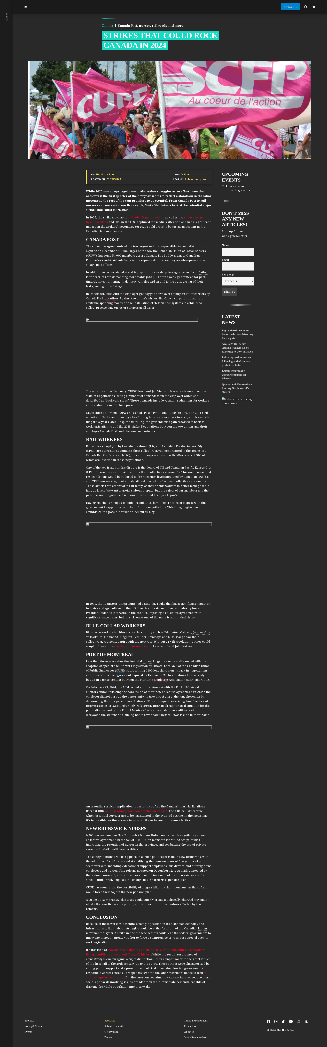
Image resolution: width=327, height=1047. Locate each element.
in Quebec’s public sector (145, 217)
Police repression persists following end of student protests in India (236, 361)
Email (225, 260)
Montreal (145, 661)
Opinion (185, 174)
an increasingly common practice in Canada (136, 811)
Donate (108, 1037)
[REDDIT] (298, 1021)
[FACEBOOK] (268, 1021)
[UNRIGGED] (306, 1021)
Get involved (111, 1031)
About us (189, 1031)
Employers (161, 680)
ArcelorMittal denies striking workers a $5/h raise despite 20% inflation (237, 347)
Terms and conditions (196, 1020)
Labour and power (196, 179)
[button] (6, 523)
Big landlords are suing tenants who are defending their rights (237, 334)
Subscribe (290, 7)
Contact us (190, 1026)
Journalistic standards (196, 1037)
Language (228, 274)
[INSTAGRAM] (276, 1021)
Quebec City (201, 632)
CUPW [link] (91, 256)
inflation (202, 272)
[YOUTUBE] (291, 1021)
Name (225, 245)
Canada (107, 25)
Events (28, 1031)
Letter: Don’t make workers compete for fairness (234, 375)
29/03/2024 (113, 179)
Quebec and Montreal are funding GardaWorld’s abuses (237, 388)
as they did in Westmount (134, 646)
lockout (139, 512)
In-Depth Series (33, 1026)
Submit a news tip (114, 1026)
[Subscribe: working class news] (238, 413)
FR (313, 7)
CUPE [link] (120, 671)
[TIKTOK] (283, 1021)
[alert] (238, 188)
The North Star (105, 174)
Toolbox (29, 1020)
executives (111, 298)
